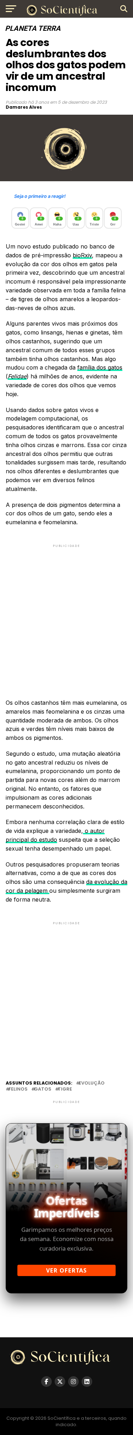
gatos (42, 1089)
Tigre (65, 1089)
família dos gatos (99, 367)
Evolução (92, 1083)
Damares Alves (24, 107)
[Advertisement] (66, 615)
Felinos (18, 1089)
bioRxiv (82, 255)
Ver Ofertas (66, 1270)
